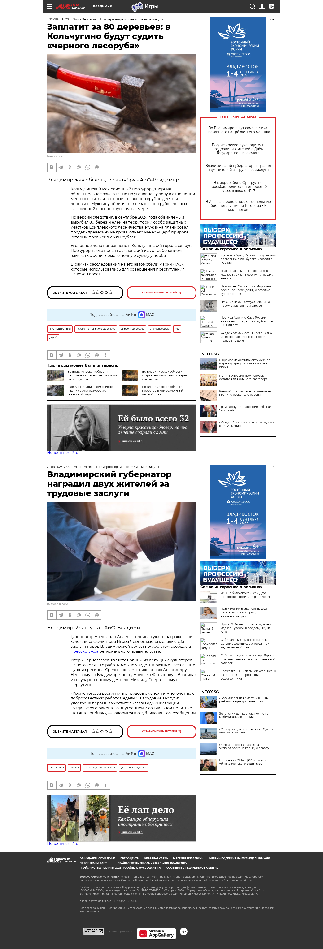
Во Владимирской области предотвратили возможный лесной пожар (162, 390)
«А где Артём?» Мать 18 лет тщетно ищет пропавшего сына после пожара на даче (246, 336)
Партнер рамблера (120, 931)
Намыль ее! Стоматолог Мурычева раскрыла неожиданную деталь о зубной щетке (246, 290)
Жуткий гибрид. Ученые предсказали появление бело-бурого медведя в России (248, 258)
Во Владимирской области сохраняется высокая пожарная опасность (165, 375)
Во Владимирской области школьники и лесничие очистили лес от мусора (92, 375)
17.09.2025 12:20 (58, 19)
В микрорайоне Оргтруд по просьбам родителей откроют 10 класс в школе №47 (238, 187)
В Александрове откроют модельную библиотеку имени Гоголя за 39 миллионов (238, 206)
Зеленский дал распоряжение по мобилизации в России (244, 715)
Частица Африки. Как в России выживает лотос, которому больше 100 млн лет (247, 321)
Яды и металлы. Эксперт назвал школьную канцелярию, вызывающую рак (244, 612)
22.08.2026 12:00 (58, 467)
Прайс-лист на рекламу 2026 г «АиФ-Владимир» (152, 863)
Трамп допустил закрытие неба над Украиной (245, 408)
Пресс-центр (129, 858)
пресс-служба (84, 651)
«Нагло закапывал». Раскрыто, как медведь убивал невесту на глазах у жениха (247, 274)
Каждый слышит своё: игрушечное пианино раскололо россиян (245, 393)
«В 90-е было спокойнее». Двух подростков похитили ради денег (246, 595)
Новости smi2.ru (63, 452)
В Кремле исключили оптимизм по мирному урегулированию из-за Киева (245, 363)
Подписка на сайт (93, 863)
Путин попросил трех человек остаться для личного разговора (243, 377)
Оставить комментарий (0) (161, 292)
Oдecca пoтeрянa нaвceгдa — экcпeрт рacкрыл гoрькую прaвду (244, 746)
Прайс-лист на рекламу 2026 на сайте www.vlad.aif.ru (120, 867)
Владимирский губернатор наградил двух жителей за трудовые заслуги (238, 168)
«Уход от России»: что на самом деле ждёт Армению (246, 424)
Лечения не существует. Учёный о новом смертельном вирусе (245, 303)
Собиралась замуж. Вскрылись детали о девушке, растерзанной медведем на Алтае (245, 643)
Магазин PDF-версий (188, 858)
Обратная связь (156, 858)
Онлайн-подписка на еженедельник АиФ (239, 858)
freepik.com (55, 156)
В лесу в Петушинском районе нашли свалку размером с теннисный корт (90, 390)
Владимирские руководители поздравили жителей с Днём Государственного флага (238, 149)
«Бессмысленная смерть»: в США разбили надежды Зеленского (243, 699)
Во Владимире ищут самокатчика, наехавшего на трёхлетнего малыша (238, 130)
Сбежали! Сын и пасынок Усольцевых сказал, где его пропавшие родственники (248, 674)
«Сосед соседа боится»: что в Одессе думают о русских (246, 731)
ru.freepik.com (57, 604)
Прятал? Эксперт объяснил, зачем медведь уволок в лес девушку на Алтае (246, 628)
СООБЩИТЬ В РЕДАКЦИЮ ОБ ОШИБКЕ (192, 867)
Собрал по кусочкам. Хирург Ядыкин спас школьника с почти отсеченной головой (248, 659)
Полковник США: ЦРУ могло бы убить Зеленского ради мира (242, 762)
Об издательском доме (97, 858)
